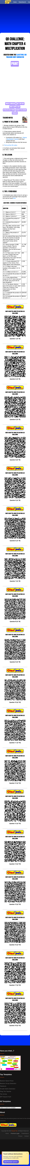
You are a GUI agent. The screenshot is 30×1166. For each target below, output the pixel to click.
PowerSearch (22, 2)
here (14, 198)
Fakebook (3, 1086)
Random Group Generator (8, 1083)
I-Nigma (24, 137)
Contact (26, 1136)
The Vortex (3, 1094)
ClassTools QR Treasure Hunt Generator (16, 56)
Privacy (20, 1136)
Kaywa (16, 139)
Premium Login (8, 1)
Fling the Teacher (5, 1091)
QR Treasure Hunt (5, 1097)
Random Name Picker (7, 1081)
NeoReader (10, 139)
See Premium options (11, 1161)
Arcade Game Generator (7, 1089)
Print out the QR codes (10, 145)
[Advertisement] (15, 18)
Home (15, 2)
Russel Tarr (15, 1131)
